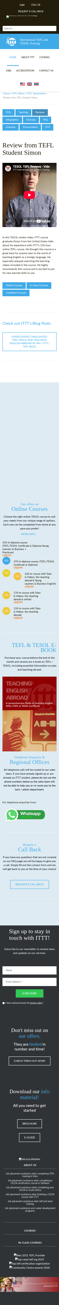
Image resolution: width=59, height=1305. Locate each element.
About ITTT (27, 57)
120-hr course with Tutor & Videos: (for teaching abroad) (27, 613)
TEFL (8, 112)
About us (30, 1165)
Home (12, 57)
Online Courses (14, 285)
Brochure (29, 1123)
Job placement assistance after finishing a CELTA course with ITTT (30, 1195)
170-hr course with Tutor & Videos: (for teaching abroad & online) (27, 598)
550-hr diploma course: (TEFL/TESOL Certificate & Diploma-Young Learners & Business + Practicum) (25, 549)
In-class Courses (30, 1243)
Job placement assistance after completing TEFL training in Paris (30, 1175)
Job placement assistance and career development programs (30, 1209)
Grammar (10, 127)
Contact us (46, 71)
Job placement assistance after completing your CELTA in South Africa (30, 1188)
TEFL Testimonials (36, 94)
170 (6, 595)
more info (28, 534)
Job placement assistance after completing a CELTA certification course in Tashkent (30, 1182)
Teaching (23, 112)
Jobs (8, 71)
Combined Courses (16, 293)
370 (6, 573)
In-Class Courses (39, 285)
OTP (47, 127)
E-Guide (29, 1137)
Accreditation (25, 71)
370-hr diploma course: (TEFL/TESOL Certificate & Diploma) (34, 564)
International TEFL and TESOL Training (34, 41)
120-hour (45, 245)
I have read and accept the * (24, 1003)
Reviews (40, 112)
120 (6, 611)
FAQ (45, 120)
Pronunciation (30, 127)
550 (6, 561)
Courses (44, 57)
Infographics (12, 120)
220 (18, 576)
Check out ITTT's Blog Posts (26, 324)
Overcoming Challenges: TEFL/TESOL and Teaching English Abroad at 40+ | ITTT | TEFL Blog (29, 341)
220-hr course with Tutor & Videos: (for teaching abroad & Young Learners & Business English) (40, 580)
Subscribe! (29, 993)
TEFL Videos (18, 94)
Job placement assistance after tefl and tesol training (30, 1202)
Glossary (31, 120)
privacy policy (36, 1003)
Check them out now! (29, 1061)
